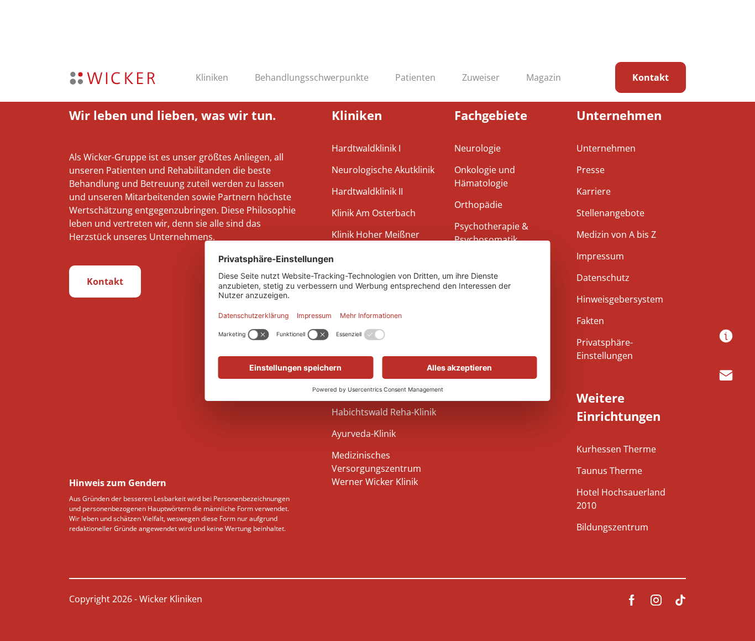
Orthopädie (478, 205)
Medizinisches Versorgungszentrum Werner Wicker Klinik (376, 468)
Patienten (415, 77)
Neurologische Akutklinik (383, 170)
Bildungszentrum (612, 527)
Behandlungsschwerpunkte (312, 77)
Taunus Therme (609, 471)
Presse (590, 170)
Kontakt (650, 77)
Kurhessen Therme (616, 449)
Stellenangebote (610, 213)
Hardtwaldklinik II (367, 191)
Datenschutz (603, 278)
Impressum (600, 256)
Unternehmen (606, 148)
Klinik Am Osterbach (374, 213)
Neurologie (477, 148)
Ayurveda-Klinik (364, 434)
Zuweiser (481, 77)
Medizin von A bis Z (616, 234)
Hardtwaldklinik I (366, 148)
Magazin (543, 77)
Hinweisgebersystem (619, 299)
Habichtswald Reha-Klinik (384, 412)
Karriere (593, 191)
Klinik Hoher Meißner (376, 234)
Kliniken (212, 77)
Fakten (590, 321)
